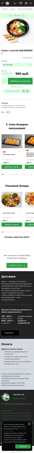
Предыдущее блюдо (10, 15)
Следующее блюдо (23, 15)
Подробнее (8, 333)
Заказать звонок (19, 398)
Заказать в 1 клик (17, 87)
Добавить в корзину (20, 81)
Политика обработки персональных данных (15, 413)
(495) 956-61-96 (18, 394)
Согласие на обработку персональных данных (16, 416)
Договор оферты (6, 410)
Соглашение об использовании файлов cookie (16, 418)
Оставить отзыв (28, 58)
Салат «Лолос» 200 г (9, 213)
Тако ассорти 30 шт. (9, 154)
